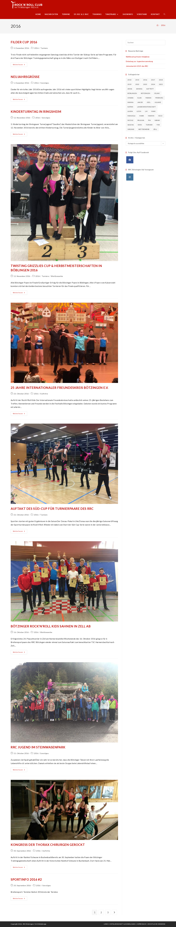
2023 (145, 84)
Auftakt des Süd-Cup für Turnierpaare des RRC (52, 508)
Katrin (130, 107)
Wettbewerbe (57, 276)
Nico (160, 116)
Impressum (141, 924)
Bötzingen (145, 93)
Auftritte (44, 394)
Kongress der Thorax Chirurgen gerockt (48, 844)
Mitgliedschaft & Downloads (122, 924)
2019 (129, 84)
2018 (161, 80)
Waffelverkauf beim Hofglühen (137, 57)
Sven (140, 125)
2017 (153, 80)
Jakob (140, 102)
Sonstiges (44, 83)
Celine (157, 93)
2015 (137, 80)
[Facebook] (129, 159)
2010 (129, 80)
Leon (139, 111)
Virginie (131, 129)
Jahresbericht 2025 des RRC (137, 66)
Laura (130, 111)
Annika (139, 89)
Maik (153, 111)
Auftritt (150, 89)
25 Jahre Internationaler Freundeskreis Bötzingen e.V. (59, 387)
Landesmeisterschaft (146, 107)
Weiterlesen (20, 65)
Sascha (131, 125)
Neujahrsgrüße (25, 77)
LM (146, 111)
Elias (139, 98)
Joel (149, 102)
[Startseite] (157, 25)
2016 (163, 25)
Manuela (131, 116)
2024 (153, 84)
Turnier (149, 125)
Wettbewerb (143, 129)
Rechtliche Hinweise (156, 924)
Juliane (158, 102)
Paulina (140, 120)
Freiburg (159, 98)
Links (106, 924)
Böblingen (132, 93)
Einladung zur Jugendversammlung (139, 61)
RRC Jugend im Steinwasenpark (38, 747)
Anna (130, 89)
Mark (141, 116)
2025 (161, 84)
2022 (137, 84)
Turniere (44, 48)
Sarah (157, 120)
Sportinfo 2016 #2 (26, 879)
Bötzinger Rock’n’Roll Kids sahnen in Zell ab (51, 626)
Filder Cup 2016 (24, 42)
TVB (158, 125)
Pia (149, 120)
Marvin (151, 116)
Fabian (148, 98)
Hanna (130, 102)
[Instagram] (129, 177)
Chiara (130, 98)
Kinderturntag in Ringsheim (36, 111)
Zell (155, 129)
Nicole (130, 120)
